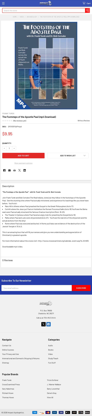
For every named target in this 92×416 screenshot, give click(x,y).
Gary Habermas (8, 389)
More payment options (23, 163)
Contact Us (6, 345)
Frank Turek (7, 380)
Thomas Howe (8, 397)
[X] (19, 170)
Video (50, 354)
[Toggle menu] (3, 3)
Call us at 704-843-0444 (46, 318)
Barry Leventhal (53, 389)
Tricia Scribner (52, 380)
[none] (46, 65)
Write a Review (84, 120)
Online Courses (8, 350)
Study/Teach (53, 358)
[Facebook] (4, 170)
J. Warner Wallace (54, 384)
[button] (68, 155)
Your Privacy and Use (10, 354)
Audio (50, 345)
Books (50, 350)
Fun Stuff (52, 363)
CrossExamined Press (11, 384)
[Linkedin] (24, 170)
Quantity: (7, 143)
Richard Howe (7, 393)
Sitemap (5, 363)
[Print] (14, 170)
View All (50, 397)
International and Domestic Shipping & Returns (21, 358)
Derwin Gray (51, 393)
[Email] (9, 170)
